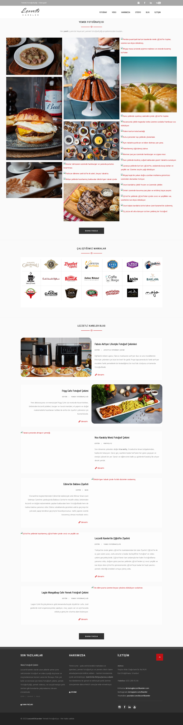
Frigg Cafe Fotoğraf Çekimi (75, 390)
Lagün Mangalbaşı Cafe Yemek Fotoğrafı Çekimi (65, 592)
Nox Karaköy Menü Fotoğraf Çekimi (112, 437)
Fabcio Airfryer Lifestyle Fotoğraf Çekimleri (116, 344)
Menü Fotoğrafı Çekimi (29, 665)
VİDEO (114, 12)
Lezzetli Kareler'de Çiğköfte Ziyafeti (112, 538)
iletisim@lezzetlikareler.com (137, 688)
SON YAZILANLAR (32, 655)
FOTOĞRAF (103, 12)
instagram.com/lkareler (137, 692)
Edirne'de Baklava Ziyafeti (75, 484)
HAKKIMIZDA (125, 12)
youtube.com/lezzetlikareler (138, 695)
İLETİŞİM (157, 12)
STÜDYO (138, 12)
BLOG (148, 12)
